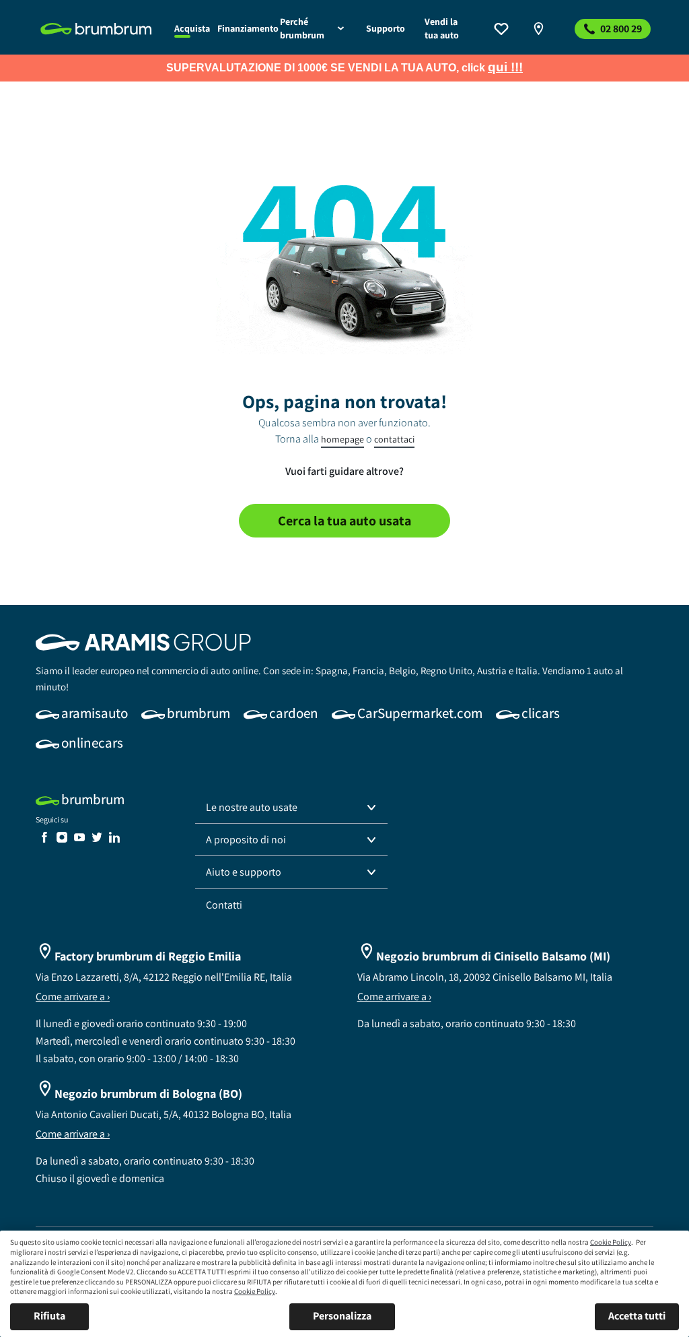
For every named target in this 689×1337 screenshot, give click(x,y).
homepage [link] (342, 439)
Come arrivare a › (73, 996)
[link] (100, 29)
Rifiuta (49, 1316)
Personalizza (342, 1316)
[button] (291, 808)
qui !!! (505, 67)
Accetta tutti (636, 1316)
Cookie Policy (610, 1242)
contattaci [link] (394, 439)
